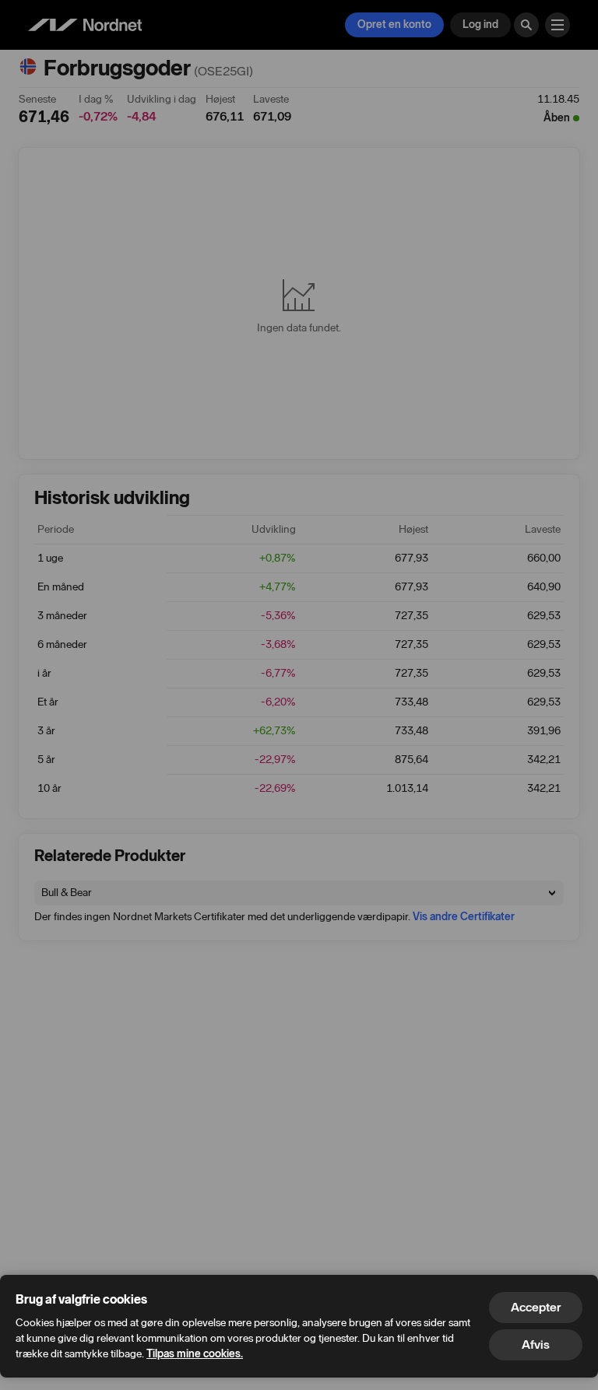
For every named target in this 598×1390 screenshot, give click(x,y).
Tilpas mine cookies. (194, 1353)
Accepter (536, 1307)
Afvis (536, 1344)
